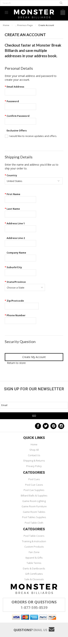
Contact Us (34, 455)
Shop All (34, 449)
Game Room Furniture (34, 506)
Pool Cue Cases (34, 484)
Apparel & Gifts (34, 557)
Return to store (16, 363)
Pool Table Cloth (34, 522)
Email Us (40, 630)
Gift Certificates (34, 573)
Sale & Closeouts (34, 579)
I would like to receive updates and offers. (33, 136)
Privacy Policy (34, 466)
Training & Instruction (34, 541)
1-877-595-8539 (34, 607)
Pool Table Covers (34, 535)
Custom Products (34, 546)
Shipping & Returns (34, 460)
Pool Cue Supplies (34, 490)
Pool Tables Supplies (34, 517)
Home (6, 25)
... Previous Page (24, 25)
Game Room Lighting (34, 501)
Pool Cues (34, 479)
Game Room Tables (34, 512)
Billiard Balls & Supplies (34, 495)
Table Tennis (34, 563)
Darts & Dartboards (34, 568)
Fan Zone (34, 552)
